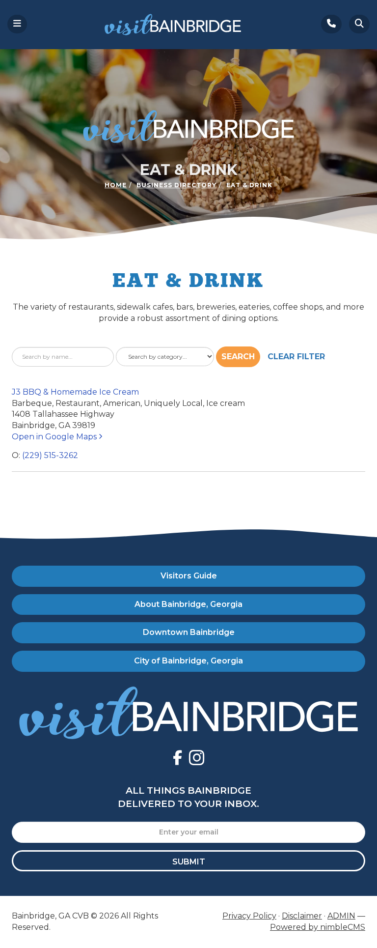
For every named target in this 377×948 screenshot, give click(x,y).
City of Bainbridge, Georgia (188, 660)
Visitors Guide (189, 575)
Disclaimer (302, 915)
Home (116, 185)
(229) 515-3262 (50, 455)
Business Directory (176, 185)
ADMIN (341, 915)
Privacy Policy (249, 915)
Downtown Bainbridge (189, 632)
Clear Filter (296, 356)
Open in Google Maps (55, 436)
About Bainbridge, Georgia (188, 604)
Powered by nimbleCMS (317, 927)
